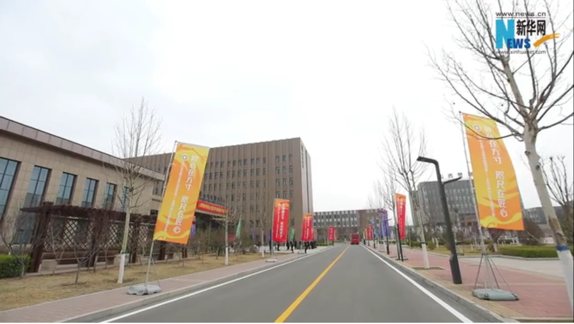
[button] (7, 316)
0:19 (21, 315)
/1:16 (33, 315)
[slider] (544, 315)
